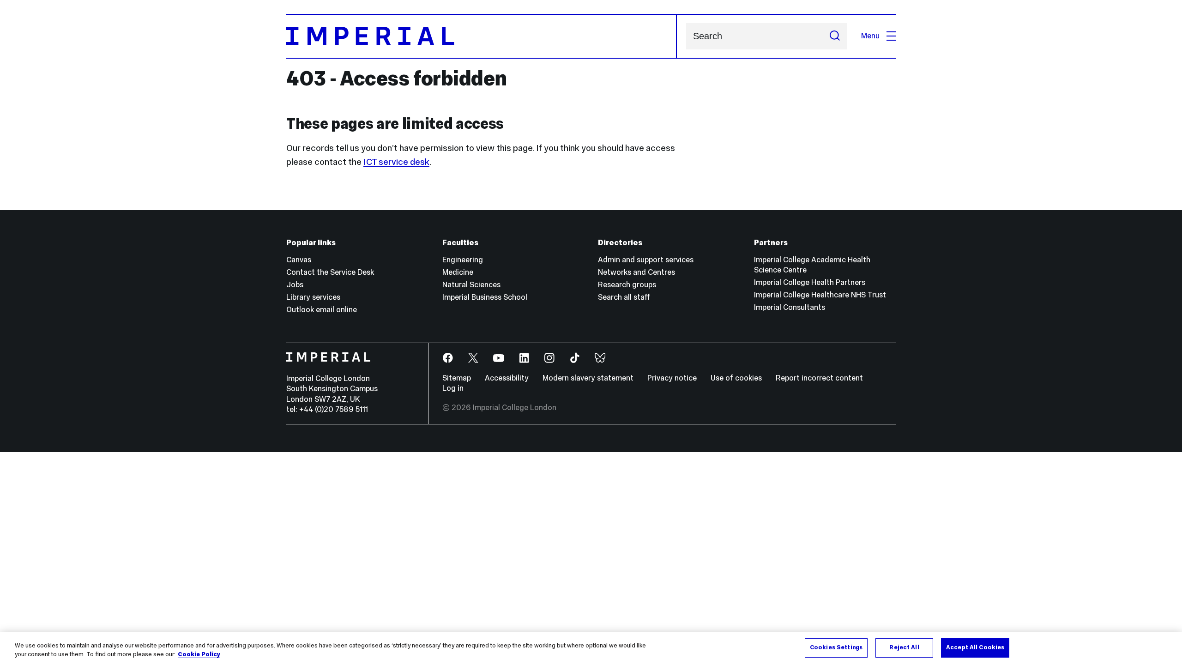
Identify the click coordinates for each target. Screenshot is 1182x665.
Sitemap (456, 378)
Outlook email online (321, 309)
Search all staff (624, 297)
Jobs (294, 285)
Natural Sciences (471, 285)
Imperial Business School (484, 297)
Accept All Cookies (975, 647)
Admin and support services (646, 260)
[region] (591, 648)
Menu (870, 36)
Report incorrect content (819, 378)
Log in (453, 388)
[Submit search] (834, 36)
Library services (313, 297)
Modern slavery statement (588, 378)
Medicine (457, 272)
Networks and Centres (636, 272)
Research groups (627, 285)
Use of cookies (736, 378)
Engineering (462, 260)
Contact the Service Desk (330, 272)
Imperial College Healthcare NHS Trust (820, 295)
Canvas (298, 260)
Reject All (904, 647)
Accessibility (507, 378)
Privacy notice (672, 378)
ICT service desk (396, 161)
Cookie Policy (199, 655)
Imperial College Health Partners (809, 282)
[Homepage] (481, 36)
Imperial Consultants (789, 307)
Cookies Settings (836, 647)
